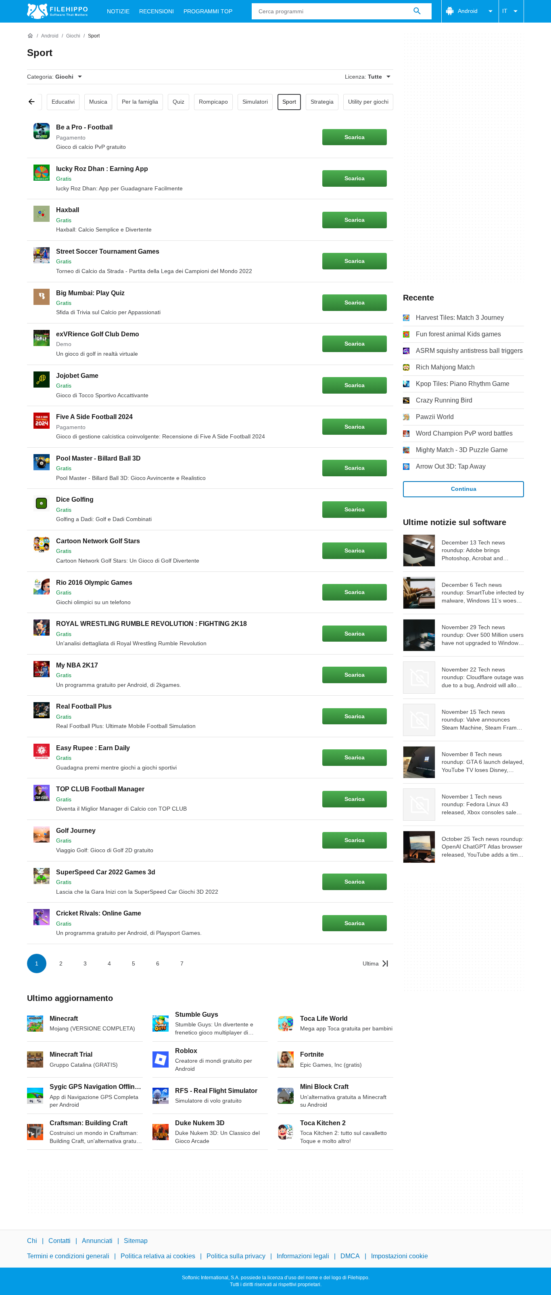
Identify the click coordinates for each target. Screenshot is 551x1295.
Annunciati (97, 1240)
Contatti (59, 1240)
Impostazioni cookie (399, 1256)
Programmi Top (208, 11)
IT (504, 11)
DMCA (350, 1256)
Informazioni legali (303, 1256)
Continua (463, 489)
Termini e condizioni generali (68, 1256)
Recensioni (156, 11)
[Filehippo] (57, 11)
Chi (32, 1240)
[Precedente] (34, 102)
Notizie (118, 11)
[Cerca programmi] (417, 11)
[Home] (30, 36)
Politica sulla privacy (236, 1256)
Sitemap (136, 1240)
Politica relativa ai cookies (158, 1256)
